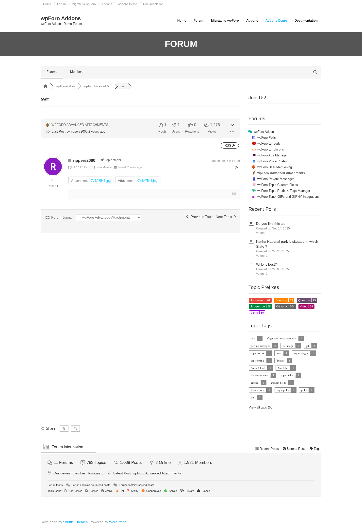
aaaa (279, 353)
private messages (260, 346)
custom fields (278, 382)
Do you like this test (271, 224)
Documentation (153, 4)
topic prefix (257, 360)
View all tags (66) (261, 407)
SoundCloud (258, 368)
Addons (107, 4)
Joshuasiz (95, 473)
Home (47, 4)
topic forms (257, 353)
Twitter (280, 360)
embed (255, 382)
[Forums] (45, 86)
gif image (287, 346)
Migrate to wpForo (84, 4)
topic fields (287, 375)
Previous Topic (201, 217)
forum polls (257, 390)
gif (307, 346)
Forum (61, 4)
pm (253, 397)
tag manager (301, 353)
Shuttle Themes (75, 522)
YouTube (283, 368)
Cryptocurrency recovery (281, 338)
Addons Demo (127, 4)
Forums (52, 72)
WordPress (117, 522)
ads (253, 338)
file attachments (259, 375)
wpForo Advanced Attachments (157, 473)
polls (304, 390)
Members (76, 72)
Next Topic (225, 217)
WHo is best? (266, 264)
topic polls (283, 390)
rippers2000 (79, 131)
